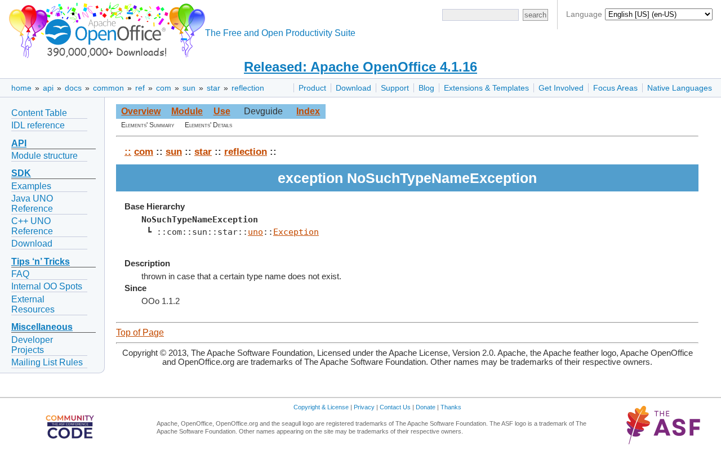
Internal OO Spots (46, 286)
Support (395, 87)
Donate (425, 407)
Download (353, 87)
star (213, 87)
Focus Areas (615, 87)
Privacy (364, 407)
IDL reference (38, 125)
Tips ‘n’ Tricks (40, 261)
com (163, 87)
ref (140, 87)
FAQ (20, 274)
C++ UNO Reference (32, 226)
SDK (21, 173)
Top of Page (140, 332)
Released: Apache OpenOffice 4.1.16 (360, 66)
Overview (141, 111)
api (48, 87)
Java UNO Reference (32, 203)
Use (221, 111)
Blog (426, 87)
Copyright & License (321, 407)
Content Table (39, 113)
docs (73, 87)
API (18, 143)
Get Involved (561, 87)
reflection (248, 87)
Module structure (44, 155)
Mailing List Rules (47, 362)
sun (189, 87)
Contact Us (395, 407)
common (108, 87)
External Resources (33, 304)
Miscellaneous (42, 327)
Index (308, 111)
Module (187, 111)
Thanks (450, 407)
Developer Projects (32, 345)
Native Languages (679, 87)
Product (312, 87)
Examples (31, 186)
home (21, 87)
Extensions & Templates (486, 87)
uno (255, 231)
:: (127, 151)
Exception (296, 231)
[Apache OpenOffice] (105, 28)
